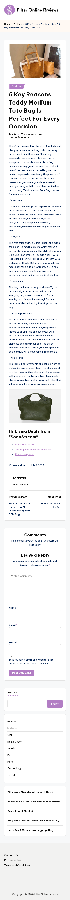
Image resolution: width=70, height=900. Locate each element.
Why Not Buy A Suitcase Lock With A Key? (33, 820)
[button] (21, 484)
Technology (14, 768)
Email (13, 625)
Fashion (16, 86)
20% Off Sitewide (24, 444)
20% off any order (24, 454)
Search (12, 692)
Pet (9, 755)
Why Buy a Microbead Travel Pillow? (30, 792)
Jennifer (19, 478)
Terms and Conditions (17, 865)
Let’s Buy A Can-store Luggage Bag (30, 830)
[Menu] (64, 10)
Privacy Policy (12, 860)
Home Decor (14, 741)
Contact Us (11, 855)
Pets (10, 761)
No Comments (22, 137)
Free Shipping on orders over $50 (33, 449)
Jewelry (11, 748)
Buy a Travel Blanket (20, 811)
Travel (11, 775)
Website (14, 642)
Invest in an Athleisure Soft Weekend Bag (33, 801)
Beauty (11, 721)
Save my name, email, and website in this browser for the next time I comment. (31, 661)
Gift (9, 734)
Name (13, 607)
